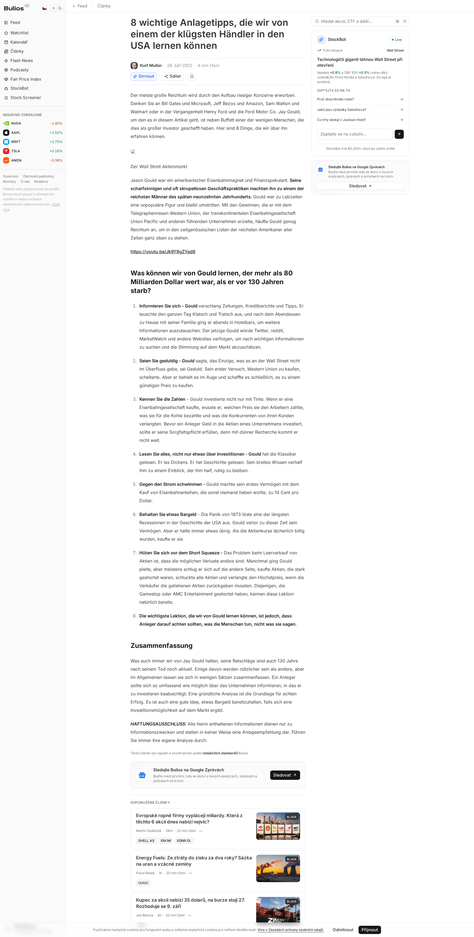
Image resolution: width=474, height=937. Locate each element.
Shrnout (146, 76)
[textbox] (355, 134)
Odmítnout (343, 929)
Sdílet (175, 76)
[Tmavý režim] (57, 8)
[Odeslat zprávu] (399, 134)
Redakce (41, 181)
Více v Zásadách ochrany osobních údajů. (291, 930)
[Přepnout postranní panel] (66, 468)
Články (104, 6)
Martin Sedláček (149, 831)
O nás (25, 181)
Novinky (9, 181)
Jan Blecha (144, 915)
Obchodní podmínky (38, 176)
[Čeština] (44, 8)
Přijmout (370, 929)
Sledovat (282, 775)
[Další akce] (201, 830)
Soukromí (10, 176)
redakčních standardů (220, 753)
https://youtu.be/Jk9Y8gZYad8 (163, 251)
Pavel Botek (145, 873)
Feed (82, 6)
